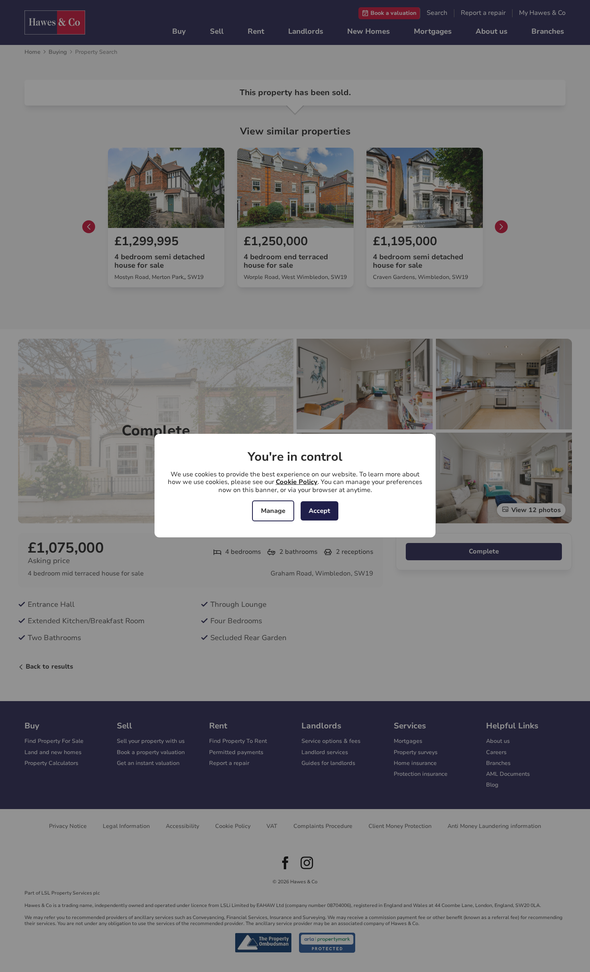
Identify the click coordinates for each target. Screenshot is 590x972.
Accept (319, 510)
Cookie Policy (296, 482)
